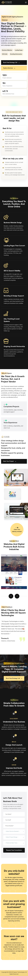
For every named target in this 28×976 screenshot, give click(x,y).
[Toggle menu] (26, 2)
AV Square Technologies (18, 972)
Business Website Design (13, 222)
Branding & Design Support (14, 296)
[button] (11, 596)
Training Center (7, 584)
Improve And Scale (14, 768)
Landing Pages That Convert (14, 246)
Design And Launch (14, 745)
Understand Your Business (14, 722)
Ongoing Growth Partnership (14, 346)
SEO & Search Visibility (12, 271)
